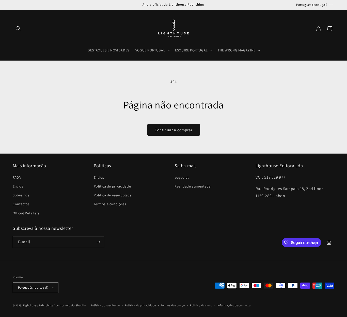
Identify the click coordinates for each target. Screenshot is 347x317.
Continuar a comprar (174, 129)
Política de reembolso (105, 305)
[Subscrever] (98, 242)
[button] (18, 28)
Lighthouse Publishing (38, 305)
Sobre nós (21, 195)
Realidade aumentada (193, 186)
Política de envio (201, 305)
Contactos (21, 204)
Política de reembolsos (113, 195)
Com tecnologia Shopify (70, 305)
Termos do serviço (173, 305)
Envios (18, 186)
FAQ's (17, 177)
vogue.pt (182, 177)
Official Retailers (26, 213)
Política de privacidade (112, 186)
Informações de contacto (234, 305)
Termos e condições (110, 204)
